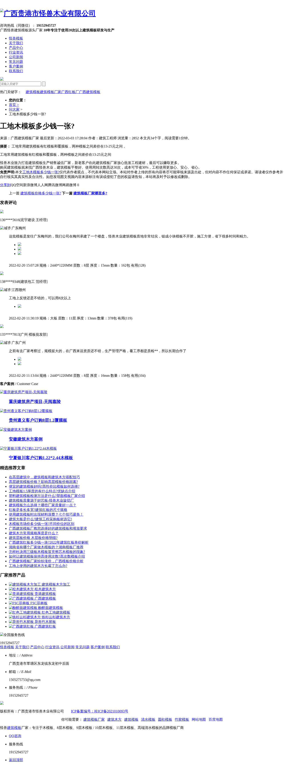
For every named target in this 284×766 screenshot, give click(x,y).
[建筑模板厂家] (48, 13)
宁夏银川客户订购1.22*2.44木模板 (41, 457)
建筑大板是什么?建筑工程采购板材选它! (40, 519)
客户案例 (16, 66)
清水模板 (148, 719)
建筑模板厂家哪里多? (90, 193)
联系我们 (16, 71)
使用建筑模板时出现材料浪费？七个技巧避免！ (46, 514)
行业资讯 (16, 52)
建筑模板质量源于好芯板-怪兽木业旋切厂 (41, 500)
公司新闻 (16, 57)
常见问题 (16, 62)
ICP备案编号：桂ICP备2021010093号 (99, 711)
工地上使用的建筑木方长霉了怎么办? (38, 566)
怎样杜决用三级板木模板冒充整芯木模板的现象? (47, 552)
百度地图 (216, 719)
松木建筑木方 (45, 589)
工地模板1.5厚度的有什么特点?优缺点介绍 (42, 491)
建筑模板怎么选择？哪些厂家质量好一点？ (42, 505)
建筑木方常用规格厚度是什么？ (34, 533)
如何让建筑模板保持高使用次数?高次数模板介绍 (47, 556)
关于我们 (16, 43)
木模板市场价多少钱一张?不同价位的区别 (41, 524)
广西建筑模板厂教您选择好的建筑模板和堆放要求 (48, 528)
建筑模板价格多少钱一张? (40, 193)
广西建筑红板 (45, 626)
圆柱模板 (165, 719)
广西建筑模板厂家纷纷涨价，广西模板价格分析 (46, 561)
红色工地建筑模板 (56, 612)
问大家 (14, 109)
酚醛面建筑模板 (50, 608)
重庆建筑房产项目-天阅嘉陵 (35, 401)
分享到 (5, 185)
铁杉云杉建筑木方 (56, 617)
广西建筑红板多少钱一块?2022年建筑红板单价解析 (49, 542)
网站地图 (199, 719)
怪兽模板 (16, 38)
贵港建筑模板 (45, 594)
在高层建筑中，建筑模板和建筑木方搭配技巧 (44, 477)
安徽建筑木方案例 (26, 439)
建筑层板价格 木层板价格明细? (33, 538)
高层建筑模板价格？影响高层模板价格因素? (43, 482)
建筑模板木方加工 (56, 584)
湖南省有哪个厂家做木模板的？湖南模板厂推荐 (46, 547)
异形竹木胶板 (45, 622)
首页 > (14, 105)
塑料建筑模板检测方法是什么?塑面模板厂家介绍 (47, 496)
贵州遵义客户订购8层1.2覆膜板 (38, 420)
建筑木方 (114, 719)
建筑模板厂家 (50, 92)
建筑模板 (33, 92)
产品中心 (16, 48)
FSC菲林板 (38, 603)
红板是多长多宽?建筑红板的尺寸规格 (38, 510)
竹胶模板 (182, 719)
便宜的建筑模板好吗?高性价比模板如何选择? (44, 486)
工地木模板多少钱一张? (40, 172)
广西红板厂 (70, 92)
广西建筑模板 (89, 92)
